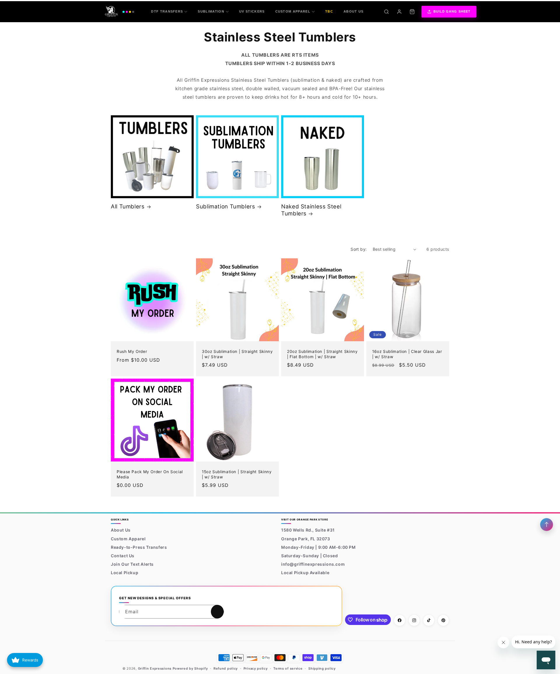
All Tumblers (128, 206)
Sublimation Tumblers (225, 206)
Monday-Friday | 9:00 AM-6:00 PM (318, 547)
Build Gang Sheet (452, 11)
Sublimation (211, 11)
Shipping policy (322, 668)
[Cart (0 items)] (412, 12)
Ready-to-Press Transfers (139, 547)
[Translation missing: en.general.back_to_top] (546, 524)
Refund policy (226, 668)
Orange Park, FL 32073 (305, 538)
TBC (329, 11)
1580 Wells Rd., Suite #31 (308, 529)
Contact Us (122, 555)
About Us (354, 11)
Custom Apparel (292, 11)
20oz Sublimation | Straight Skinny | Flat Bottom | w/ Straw (322, 354)
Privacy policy (256, 668)
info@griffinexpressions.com (313, 564)
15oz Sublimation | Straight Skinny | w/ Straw (237, 474)
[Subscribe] (217, 612)
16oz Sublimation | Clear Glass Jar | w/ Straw (407, 354)
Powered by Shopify (190, 668)
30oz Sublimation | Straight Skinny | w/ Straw (237, 354)
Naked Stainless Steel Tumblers (311, 210)
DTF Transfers (167, 11)
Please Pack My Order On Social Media (150, 474)
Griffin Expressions (155, 668)
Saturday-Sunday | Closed (309, 555)
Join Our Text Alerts (132, 564)
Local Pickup (124, 572)
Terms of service (287, 668)
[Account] (399, 12)
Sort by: (359, 249)
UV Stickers (252, 11)
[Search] (386, 12)
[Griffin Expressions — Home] (119, 11)
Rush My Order (132, 351)
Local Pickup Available (305, 572)
